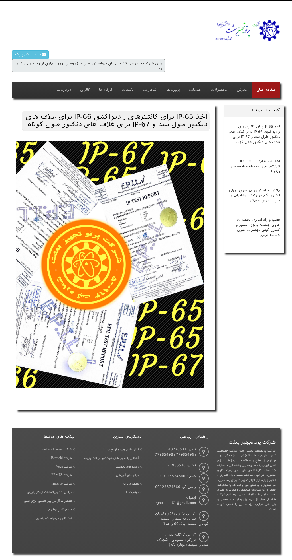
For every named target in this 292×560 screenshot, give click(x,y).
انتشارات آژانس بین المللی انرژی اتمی (48, 501)
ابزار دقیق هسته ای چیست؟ (121, 450)
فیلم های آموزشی (127, 475)
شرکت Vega (64, 467)
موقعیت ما (132, 492)
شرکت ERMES (61, 475)
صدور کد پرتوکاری (60, 510)
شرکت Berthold (61, 458)
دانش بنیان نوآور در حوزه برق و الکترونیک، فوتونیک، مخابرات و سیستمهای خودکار (254, 195)
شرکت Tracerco (61, 484)
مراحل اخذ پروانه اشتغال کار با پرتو (49, 492)
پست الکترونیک (28, 54)
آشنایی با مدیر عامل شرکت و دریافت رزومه (111, 458)
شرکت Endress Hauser (56, 450)
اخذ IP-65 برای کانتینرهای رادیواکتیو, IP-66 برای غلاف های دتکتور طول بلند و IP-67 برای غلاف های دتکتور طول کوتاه (254, 134)
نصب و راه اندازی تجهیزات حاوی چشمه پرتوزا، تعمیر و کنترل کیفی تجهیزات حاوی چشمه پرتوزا (258, 227)
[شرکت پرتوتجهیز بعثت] (247, 33)
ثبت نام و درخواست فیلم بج (54, 518)
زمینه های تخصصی (127, 467)
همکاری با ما (131, 484)
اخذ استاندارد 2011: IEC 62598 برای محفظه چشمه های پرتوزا (254, 166)
